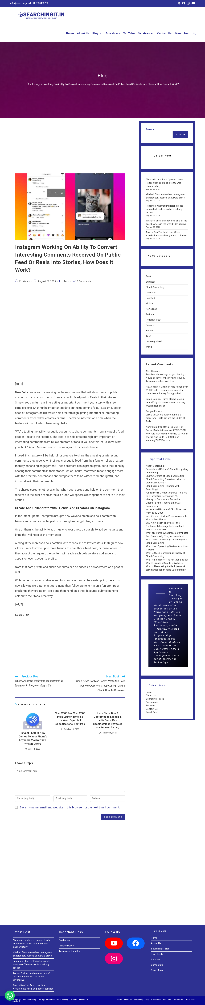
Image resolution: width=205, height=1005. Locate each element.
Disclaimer (64, 940)
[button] (9, 996)
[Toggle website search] (194, 33)
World (149, 347)
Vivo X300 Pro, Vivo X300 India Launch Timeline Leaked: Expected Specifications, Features (70, 718)
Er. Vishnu (24, 281)
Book (148, 276)
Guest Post (152, 712)
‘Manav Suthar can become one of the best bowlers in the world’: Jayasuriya (31, 976)
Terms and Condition (70, 951)
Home (149, 692)
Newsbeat (151, 309)
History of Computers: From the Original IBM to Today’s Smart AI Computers (163, 502)
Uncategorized (154, 341)
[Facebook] (136, 943)
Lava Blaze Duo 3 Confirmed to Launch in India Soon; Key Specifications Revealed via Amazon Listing (107, 720)
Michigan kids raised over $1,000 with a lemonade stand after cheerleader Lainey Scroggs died (167, 390)
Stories (150, 330)
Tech (66, 281)
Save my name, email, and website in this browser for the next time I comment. (70, 807)
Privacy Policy (66, 945)
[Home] (27, 84)
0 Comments (84, 281)
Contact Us (152, 709)
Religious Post (153, 319)
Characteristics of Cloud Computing (165, 476)
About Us (151, 695)
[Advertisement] (70, 149)
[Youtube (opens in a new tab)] (193, 3)
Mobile (149, 303)
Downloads (152, 702)
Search (150, 129)
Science (150, 325)
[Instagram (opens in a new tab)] (188, 3)
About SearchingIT (156, 466)
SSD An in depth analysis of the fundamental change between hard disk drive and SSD (165, 526)
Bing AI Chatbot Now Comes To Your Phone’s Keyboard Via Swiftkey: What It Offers (33, 738)
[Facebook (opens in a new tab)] (183, 3)
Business (151, 281)
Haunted (150, 298)
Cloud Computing (155, 287)
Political (150, 314)
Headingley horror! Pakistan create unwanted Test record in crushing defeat (164, 209)
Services (150, 705)
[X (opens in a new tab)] (178, 3)
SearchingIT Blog (155, 699)
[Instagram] (114, 958)
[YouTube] (114, 943)
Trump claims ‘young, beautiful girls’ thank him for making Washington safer (165, 402)
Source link (22, 614)
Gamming (151, 292)
